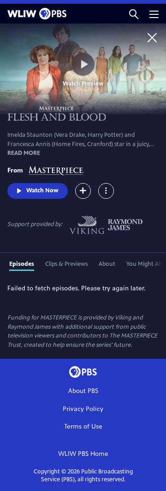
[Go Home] (152, 37)
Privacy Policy (83, 409)
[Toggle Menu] (106, 191)
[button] (133, 14)
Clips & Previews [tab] (66, 264)
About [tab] (107, 264)
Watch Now (42, 190)
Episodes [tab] (21, 264)
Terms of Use (83, 426)
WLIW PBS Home (83, 454)
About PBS (83, 391)
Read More (23, 153)
